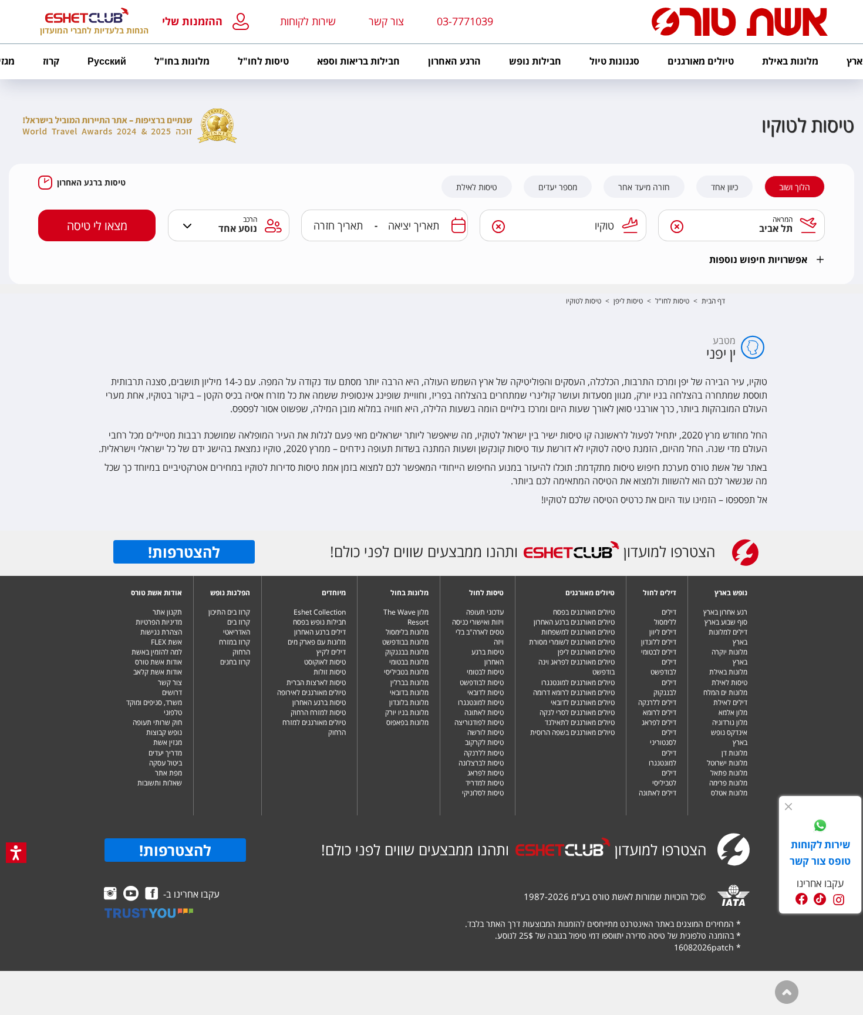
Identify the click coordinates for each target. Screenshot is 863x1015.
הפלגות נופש (230, 593)
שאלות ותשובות (159, 783)
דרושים (172, 692)
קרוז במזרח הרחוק (234, 647)
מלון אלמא (733, 712)
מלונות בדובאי (409, 692)
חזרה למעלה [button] (786, 992)
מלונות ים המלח (725, 692)
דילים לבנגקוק (664, 687)
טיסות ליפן (628, 301)
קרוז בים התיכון (229, 612)
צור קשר (170, 682)
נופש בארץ (730, 593)
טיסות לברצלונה (481, 763)
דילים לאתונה (657, 793)
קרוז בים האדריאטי (236, 627)
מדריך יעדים (165, 753)
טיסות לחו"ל (672, 301)
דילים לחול (659, 593)
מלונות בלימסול (407, 632)
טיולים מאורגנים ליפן (586, 652)
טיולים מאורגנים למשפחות (578, 632)
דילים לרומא (659, 712)
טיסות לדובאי (485, 692)
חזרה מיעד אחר (644, 187)
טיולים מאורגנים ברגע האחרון (574, 622)
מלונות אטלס (729, 793)
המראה (783, 219)
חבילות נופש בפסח (319, 622)
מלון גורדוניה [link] (729, 722)
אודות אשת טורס (156, 593)
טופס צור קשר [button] (820, 861)
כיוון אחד (724, 187)
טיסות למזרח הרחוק (318, 712)
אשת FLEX (166, 642)
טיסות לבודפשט (482, 682)
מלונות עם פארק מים (317, 642)
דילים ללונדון (658, 642)
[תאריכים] (458, 225)
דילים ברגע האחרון (320, 632)
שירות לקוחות (308, 21)
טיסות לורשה (485, 732)
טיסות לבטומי (485, 672)
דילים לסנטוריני (663, 737)
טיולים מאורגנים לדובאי (583, 702)
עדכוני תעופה (485, 612)
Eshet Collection (320, 612)
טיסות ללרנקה (484, 753)
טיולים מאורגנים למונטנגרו (578, 682)
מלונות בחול (409, 593)
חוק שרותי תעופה (157, 722)
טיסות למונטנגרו (481, 702)
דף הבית (713, 301)
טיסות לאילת (476, 187)
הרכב (250, 219)
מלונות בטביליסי (406, 672)
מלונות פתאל (728, 773)
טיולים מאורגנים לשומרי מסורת (572, 642)
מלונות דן (734, 753)
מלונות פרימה (728, 783)
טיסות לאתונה (484, 712)
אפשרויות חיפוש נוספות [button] (758, 259)
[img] (788, 806)
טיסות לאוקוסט (325, 662)
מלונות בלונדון (409, 702)
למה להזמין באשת (157, 652)
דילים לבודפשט (663, 667)
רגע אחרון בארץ (725, 612)
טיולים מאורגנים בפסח (584, 612)
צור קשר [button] (386, 21)
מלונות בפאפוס (407, 722)
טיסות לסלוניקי (483, 793)
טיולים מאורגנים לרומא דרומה (574, 692)
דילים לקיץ (331, 652)
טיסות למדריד (485, 783)
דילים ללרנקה (657, 702)
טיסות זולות (329, 672)
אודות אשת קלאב (157, 672)
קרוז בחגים (235, 662)
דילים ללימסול (665, 617)
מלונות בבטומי (409, 662)
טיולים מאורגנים (590, 593)
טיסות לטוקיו (583, 301)
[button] (208, 22)
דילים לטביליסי (664, 778)
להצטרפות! (184, 552)
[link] (820, 827)
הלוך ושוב (794, 187)
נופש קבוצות (164, 732)
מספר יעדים (557, 187)
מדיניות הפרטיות (159, 622)
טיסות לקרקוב (484, 742)
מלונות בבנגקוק (407, 652)
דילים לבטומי (658, 652)
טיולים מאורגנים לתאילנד (580, 722)
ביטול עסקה (165, 763)
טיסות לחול (486, 593)
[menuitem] (790, 61)
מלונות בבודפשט (405, 642)
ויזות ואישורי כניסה (478, 622)
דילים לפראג (659, 722)
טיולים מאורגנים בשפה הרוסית (572, 732)
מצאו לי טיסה (97, 226)
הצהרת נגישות (161, 632)
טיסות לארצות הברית (316, 682)
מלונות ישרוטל (727, 763)
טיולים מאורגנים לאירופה (311, 692)
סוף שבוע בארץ (725, 622)
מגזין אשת (167, 742)
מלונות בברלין (409, 682)
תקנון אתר (167, 612)
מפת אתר (168, 773)
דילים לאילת (730, 702)
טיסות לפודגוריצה (479, 722)
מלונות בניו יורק (407, 712)
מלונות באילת (728, 672)
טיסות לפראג (485, 773)
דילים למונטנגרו (662, 758)
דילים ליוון (662, 632)
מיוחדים (334, 593)
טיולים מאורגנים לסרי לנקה (577, 712)
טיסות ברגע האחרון (91, 182)
